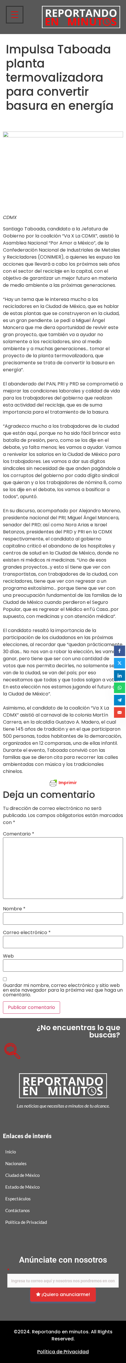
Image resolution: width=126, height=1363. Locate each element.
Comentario (18, 834)
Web (8, 956)
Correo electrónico (27, 932)
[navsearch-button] (10, 1049)
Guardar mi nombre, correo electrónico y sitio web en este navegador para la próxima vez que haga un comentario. (63, 990)
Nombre (14, 909)
